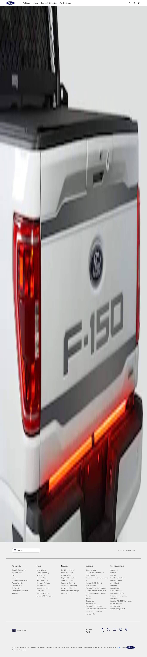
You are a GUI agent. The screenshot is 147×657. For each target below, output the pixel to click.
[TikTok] (102, 632)
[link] (33, 647)
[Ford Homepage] (130, 647)
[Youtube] (114, 629)
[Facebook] (102, 629)
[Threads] (126, 629)
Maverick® (130, 550)
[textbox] (26, 550)
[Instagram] (120, 629)
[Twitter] (108, 629)
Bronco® (120, 550)
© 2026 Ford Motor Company (20, 647)
